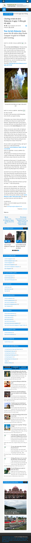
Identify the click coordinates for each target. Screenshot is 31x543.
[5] (18, 250)
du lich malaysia (11, 25)
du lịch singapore (9, 262)
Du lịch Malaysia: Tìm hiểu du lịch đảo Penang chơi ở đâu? (21, 246)
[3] (15, 250)
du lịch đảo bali (17, 539)
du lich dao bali (8, 317)
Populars (7, 367)
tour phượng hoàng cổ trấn (19, 540)
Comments (15, 368)
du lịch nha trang (9, 540)
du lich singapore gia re (10, 260)
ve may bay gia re (9, 357)
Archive (23, 367)
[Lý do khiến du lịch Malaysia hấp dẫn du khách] (10, 237)
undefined (17, 497)
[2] (14, 250)
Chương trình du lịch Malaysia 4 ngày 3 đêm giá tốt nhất (15, 21)
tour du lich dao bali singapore (12, 323)
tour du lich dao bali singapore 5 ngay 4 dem (15, 325)
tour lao (6, 291)
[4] (17, 250)
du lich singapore (9, 258)
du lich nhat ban (8, 332)
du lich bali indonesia (10, 313)
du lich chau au (8, 341)
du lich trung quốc (9, 277)
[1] (12, 250)
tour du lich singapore (10, 264)
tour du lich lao (8, 289)
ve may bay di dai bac (10, 353)
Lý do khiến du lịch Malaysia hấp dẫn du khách (9, 246)
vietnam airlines (8, 362)
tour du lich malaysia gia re (11, 304)
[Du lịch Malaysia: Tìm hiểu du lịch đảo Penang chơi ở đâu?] (21, 237)
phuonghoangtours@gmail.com (14, 206)
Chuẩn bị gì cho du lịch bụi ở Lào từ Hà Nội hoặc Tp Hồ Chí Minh (19, 405)
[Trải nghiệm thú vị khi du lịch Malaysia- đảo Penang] (15, 507)
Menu (3, 1)
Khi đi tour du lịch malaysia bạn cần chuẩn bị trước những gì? (18, 393)
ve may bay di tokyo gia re (11, 355)
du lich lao (7, 287)
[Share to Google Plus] (13, 232)
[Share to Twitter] (11, 232)
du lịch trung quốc (6, 538)
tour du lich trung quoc (10, 279)
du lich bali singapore (10, 315)
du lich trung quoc (9, 275)
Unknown (25, 209)
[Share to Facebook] (9, 232)
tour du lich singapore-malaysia (12, 266)
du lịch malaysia (20, 538)
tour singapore (8, 268)
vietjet (6, 361)
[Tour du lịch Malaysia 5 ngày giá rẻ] (15, 492)
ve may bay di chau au (10, 351)
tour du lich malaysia (9, 302)
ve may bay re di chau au (10, 359)
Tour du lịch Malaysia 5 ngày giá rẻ (14, 496)
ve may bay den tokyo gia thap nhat (13, 349)
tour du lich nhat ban (9, 334)
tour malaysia (8, 306)
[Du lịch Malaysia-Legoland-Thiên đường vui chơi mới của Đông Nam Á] (15, 523)
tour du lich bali (8, 319)
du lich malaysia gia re (10, 300)
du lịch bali (10, 539)
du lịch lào (13, 538)
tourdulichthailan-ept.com (8, 536)
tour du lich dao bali (9, 321)
